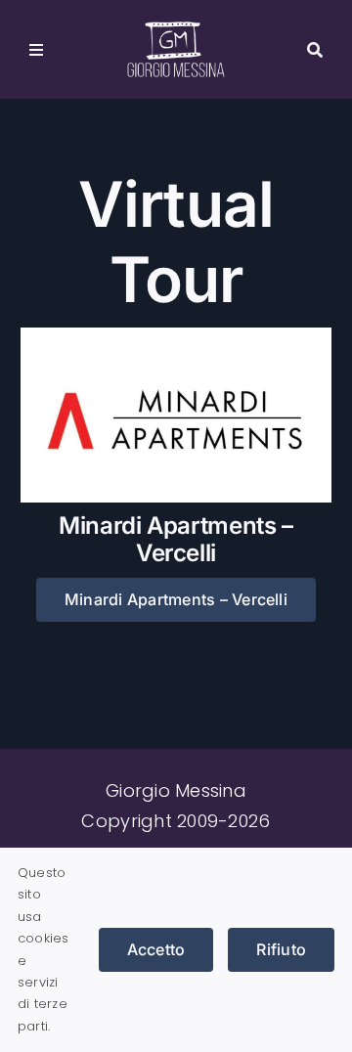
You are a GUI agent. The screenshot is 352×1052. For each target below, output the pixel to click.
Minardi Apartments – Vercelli (176, 539)
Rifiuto (281, 949)
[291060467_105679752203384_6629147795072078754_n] (176, 336)
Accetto (156, 949)
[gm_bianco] (176, 30)
